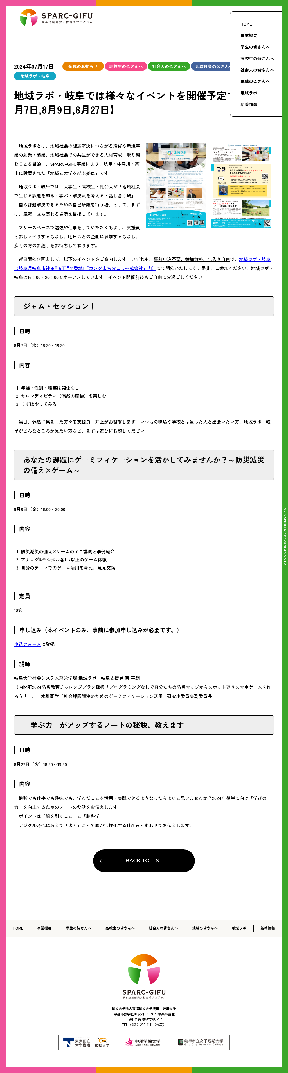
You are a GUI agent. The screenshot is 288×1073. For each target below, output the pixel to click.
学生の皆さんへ (255, 47)
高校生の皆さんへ (257, 58)
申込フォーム (27, 644)
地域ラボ (248, 93)
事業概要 (248, 35)
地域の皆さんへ (255, 81)
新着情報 (248, 104)
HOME (246, 24)
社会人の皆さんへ (257, 70)
